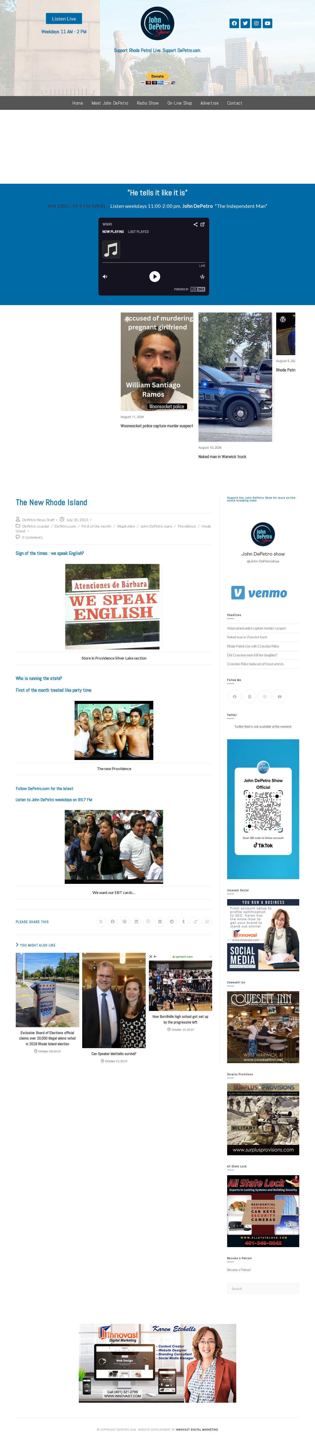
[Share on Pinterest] (124, 922)
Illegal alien (126, 526)
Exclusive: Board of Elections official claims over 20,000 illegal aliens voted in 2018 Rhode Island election (47, 1038)
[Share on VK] (160, 922)
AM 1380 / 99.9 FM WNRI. (77, 206)
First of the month (96, 526)
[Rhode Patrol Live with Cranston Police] (258, 334)
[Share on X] (101, 922)
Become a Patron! (239, 1270)
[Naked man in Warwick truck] (181, 377)
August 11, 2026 (77, 416)
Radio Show (148, 103)
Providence (187, 526)
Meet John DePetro (110, 103)
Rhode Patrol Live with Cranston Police (253, 370)
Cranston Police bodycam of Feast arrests (255, 664)
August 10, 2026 (155, 447)
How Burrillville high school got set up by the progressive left (180, 1019)
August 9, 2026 (232, 361)
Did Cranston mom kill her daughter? (252, 655)
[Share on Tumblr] (184, 922)
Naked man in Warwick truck (168, 456)
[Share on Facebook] (113, 922)
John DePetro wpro (156, 526)
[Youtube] (267, 23)
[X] (249, 696)
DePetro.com (65, 526)
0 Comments (32, 537)
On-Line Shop (179, 103)
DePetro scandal (35, 526)
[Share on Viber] (148, 922)
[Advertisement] (157, 146)
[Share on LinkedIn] (136, 922)
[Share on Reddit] (172, 922)
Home (77, 103)
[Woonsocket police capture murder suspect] (103, 362)
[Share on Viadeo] (195, 922)
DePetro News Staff (38, 520)
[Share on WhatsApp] (207, 922)
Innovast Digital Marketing (197, 1430)
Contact (235, 103)
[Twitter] (245, 23)
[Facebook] (234, 23)
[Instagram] (256, 23)
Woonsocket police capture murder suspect (102, 426)
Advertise (210, 103)
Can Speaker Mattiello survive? (114, 1053)
